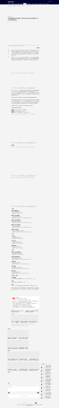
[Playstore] (26, 402)
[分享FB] (8, 49)
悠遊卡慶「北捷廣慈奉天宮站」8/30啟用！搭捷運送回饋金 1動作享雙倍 (48, 380)
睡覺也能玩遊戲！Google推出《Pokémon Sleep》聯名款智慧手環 (13, 370)
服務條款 (26, 404)
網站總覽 (41, 404)
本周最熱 (46, 363)
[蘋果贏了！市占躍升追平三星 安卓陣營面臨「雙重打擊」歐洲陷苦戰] (24, 318)
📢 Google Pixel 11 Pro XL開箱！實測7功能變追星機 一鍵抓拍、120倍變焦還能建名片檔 (25, 301)
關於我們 (38, 404)
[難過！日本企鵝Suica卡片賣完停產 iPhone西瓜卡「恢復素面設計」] (34, 318)
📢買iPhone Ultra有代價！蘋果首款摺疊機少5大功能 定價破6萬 (21, 302)
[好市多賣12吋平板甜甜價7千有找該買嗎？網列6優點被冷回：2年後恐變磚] (13, 355)
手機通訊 (13, 3)
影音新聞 (47, 3)
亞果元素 (13, 324)
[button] (50, 1)
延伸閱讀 (9, 328)
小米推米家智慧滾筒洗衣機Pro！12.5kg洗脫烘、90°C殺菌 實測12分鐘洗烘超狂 (23, 359)
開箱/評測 (21, 3)
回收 (28, 324)
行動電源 (22, 324)
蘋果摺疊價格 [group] (14, 5)
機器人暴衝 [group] (19, 5)
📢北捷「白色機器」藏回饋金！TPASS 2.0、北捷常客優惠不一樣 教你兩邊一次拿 (24, 303)
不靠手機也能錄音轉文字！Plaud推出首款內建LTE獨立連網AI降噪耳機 (34, 359)
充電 (26, 325)
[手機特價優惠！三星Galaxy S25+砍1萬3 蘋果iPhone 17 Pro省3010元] (43, 373)
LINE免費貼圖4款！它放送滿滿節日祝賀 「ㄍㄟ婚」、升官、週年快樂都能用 (48, 376)
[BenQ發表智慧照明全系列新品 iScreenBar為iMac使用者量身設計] (23, 365)
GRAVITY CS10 (14, 325)
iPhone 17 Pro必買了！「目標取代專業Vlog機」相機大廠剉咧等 (23, 338)
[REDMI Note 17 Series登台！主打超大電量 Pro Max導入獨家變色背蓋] (43, 387)
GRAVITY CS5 (32, 324)
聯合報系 (33, 404)
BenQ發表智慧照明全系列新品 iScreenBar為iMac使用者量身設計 (23, 370)
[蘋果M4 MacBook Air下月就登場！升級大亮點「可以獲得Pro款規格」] (13, 343)
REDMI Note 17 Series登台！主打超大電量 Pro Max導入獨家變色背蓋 (48, 387)
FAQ (20, 404)
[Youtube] (49, 1)
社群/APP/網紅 (17, 3)
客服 (21, 404)
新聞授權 (24, 404)
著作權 (28, 404)
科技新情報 (40, 3)
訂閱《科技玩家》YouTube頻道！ (22, 298)
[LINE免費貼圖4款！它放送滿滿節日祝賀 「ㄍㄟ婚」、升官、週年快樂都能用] (43, 376)
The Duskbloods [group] (28, 5)
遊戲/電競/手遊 (29, 3)
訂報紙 (35, 404)
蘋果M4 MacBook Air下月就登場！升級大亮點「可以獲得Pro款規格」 (13, 348)
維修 (23, 325)
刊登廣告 (18, 404)
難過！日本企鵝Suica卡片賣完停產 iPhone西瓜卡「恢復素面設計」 (34, 322)
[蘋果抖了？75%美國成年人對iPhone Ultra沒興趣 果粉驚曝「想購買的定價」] (15, 318)
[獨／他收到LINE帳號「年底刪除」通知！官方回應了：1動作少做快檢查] (43, 366)
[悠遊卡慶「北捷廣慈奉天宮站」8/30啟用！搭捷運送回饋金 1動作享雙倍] (43, 380)
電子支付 (44, 3)
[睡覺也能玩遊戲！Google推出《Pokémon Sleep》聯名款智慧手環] (13, 365)
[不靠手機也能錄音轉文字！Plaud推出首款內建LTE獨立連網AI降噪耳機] (34, 355)
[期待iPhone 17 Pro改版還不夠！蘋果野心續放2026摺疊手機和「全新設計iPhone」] (13, 333)
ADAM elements (19, 325)
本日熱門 (43, 363)
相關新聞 (9, 350)
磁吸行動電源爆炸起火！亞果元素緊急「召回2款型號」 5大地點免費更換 (23, 348)
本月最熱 (49, 363)
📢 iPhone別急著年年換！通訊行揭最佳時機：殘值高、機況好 (21, 304)
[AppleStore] (27, 402)
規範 (8, 392)
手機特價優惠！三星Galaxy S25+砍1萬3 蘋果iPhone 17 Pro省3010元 (48, 373)
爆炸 (25, 324)
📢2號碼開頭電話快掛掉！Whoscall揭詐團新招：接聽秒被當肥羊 (22, 305)
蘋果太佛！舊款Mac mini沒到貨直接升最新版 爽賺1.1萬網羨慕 (34, 370)
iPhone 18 (13, 313)
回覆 (38, 392)
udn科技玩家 (9, 16)
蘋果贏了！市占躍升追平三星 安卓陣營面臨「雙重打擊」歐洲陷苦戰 (24, 322)
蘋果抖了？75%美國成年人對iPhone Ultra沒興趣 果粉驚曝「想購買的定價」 (15, 322)
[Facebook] (22, 402)
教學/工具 (36, 3)
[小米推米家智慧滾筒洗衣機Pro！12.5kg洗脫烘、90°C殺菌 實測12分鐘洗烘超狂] (23, 355)
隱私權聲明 (30, 404)
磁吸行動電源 (17, 324)
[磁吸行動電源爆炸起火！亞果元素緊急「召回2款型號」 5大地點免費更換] (23, 343)
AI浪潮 (33, 3)
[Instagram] (23, 402)
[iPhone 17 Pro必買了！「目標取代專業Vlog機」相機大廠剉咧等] (23, 333)
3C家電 (25, 3)
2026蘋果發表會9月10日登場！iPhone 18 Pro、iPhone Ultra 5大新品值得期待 (48, 390)
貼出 (38, 57)
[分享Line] (8, 52)
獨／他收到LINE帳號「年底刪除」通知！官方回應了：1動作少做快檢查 (48, 366)
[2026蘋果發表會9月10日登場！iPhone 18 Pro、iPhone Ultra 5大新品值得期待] (43, 390)
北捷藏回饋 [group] (9, 5)
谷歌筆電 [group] (23, 5)
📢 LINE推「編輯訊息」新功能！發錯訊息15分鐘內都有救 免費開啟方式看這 (23, 307)
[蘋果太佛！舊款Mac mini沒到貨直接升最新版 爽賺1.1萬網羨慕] (34, 365)
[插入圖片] (36, 392)
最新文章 (9, 3)
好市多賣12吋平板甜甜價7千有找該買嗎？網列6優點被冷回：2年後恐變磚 (13, 359)
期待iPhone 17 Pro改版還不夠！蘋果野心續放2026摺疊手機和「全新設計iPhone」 (13, 338)
